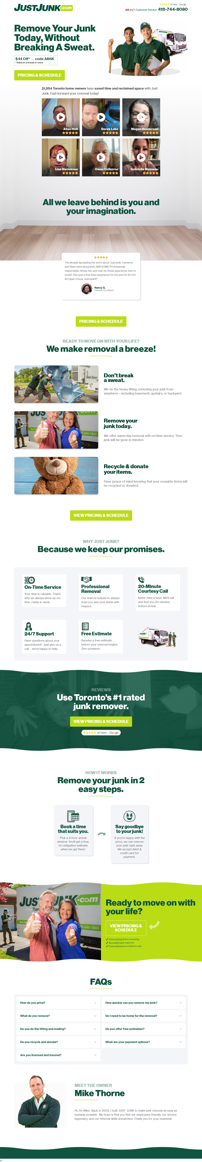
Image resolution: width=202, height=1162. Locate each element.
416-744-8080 (173, 9)
